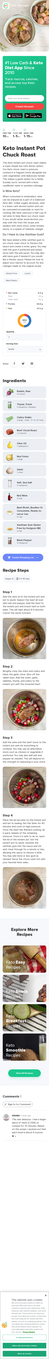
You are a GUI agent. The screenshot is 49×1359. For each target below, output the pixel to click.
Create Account (24, 106)
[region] (24, 1325)
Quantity (10, 332)
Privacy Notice (29, 1332)
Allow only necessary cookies (24, 1345)
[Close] (46, 1295)
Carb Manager (16, 5)
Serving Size (12, 344)
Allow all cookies (24, 1353)
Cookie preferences (24, 1337)
